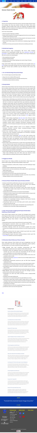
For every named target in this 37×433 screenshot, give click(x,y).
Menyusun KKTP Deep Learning (12, 328)
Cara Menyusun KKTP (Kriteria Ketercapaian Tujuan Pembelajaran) (17, 362)
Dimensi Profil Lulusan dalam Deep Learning (14, 387)
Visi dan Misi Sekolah (13, 414)
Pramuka (4, 235)
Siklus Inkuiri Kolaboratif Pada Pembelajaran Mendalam (16, 353)
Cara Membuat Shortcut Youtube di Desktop (14, 319)
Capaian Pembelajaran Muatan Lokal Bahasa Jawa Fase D (16, 336)
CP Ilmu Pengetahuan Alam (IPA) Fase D (13, 370)
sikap (20, 135)
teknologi (31, 52)
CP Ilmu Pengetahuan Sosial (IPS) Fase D (13, 345)
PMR (7, 235)
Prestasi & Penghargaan (14, 420)
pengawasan (15, 257)
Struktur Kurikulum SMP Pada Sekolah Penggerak (15, 311)
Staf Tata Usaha (12, 417)
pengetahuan (26, 52)
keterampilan (4, 53)
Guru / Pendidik (12, 415)
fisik (27, 115)
